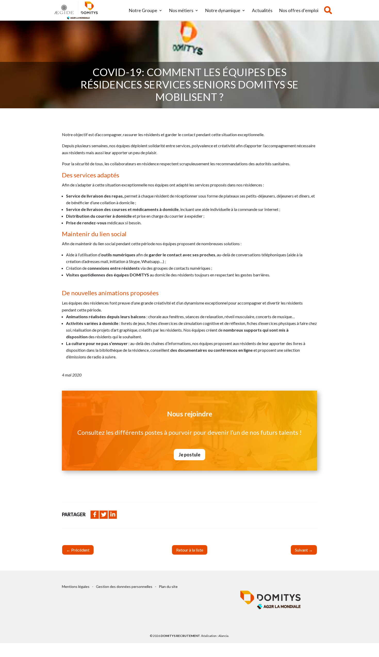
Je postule (189, 454)
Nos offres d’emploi (298, 11)
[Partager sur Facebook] (94, 515)
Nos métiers (181, 11)
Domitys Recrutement (180, 636)
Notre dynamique (222, 11)
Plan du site (168, 586)
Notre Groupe (143, 11)
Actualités (262, 11)
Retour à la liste (189, 549)
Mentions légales (75, 586)
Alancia (223, 636)
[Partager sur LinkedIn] (113, 515)
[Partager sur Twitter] (104, 515)
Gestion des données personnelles (124, 586)
